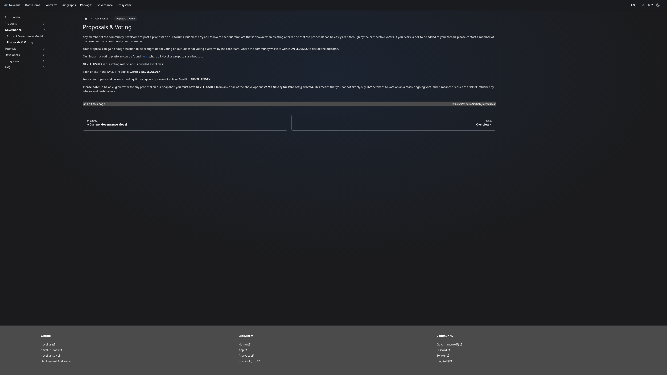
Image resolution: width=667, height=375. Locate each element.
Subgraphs (68, 5)
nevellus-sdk (49, 355)
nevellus (46, 344)
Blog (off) (443, 361)
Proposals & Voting (20, 42)
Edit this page (96, 104)
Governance (105, 5)
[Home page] (86, 18)
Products (11, 24)
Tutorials (10, 49)
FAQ (633, 5)
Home (243, 344)
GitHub (645, 5)
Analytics (244, 355)
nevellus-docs (50, 350)
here (144, 56)
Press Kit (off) (247, 361)
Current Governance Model (25, 36)
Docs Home (32, 5)
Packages (86, 5)
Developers (12, 55)
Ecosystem (124, 5)
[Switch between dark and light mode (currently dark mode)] (658, 5)
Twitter (441, 355)
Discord (442, 350)
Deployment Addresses (56, 361)
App (241, 350)
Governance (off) (448, 344)
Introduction (13, 17)
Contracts (50, 5)
